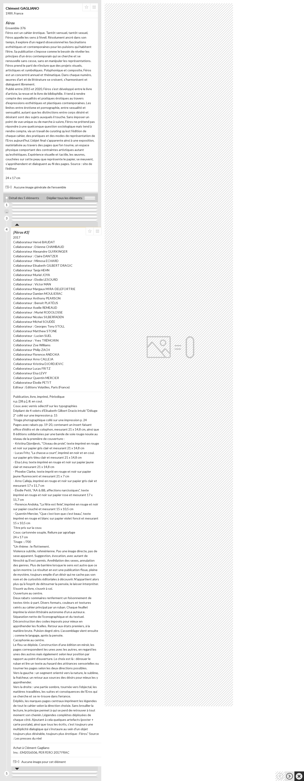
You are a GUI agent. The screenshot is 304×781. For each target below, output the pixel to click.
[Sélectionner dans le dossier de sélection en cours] (86, 7)
